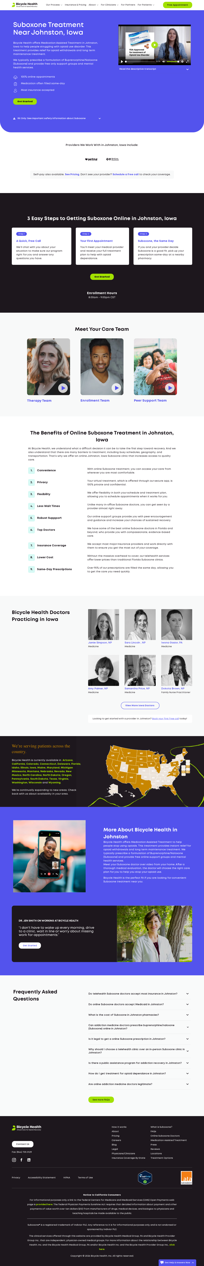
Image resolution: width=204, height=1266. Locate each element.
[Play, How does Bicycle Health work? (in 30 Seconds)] (122, 61)
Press (154, 1145)
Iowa (33, 768)
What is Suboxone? (161, 1127)
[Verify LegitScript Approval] (145, 1178)
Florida (75, 764)
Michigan (67, 768)
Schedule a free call (126, 174)
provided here (44, 1204)
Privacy (16, 1178)
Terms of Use (85, 1178)
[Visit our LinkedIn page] (29, 1160)
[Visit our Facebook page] (21, 1160)
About (115, 1131)
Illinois (25, 768)
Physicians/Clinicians (123, 1154)
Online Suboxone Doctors (165, 1136)
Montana (33, 771)
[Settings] (182, 61)
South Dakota (39, 779)
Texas (53, 779)
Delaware (63, 764)
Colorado (32, 764)
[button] (54, 5)
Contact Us (22, 1144)
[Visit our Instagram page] (14, 1160)
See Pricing (72, 174)
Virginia (63, 779)
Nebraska (46, 771)
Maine (41, 768)
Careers (116, 1140)
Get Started (25, 102)
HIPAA (66, 1178)
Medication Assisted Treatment (169, 1140)
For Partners (128, 5)
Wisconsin (35, 783)
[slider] (140, 61)
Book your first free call (165, 719)
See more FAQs (101, 1100)
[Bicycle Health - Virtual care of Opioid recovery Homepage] (24, 5)
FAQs (153, 1131)
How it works (119, 1127)
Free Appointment (177, 5)
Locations (156, 1154)
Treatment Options (162, 1158)
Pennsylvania (20, 779)
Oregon (66, 775)
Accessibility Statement (42, 1178)
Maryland (53, 768)
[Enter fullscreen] (187, 61)
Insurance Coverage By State (128, 1158)
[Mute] (164, 61)
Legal (115, 1149)
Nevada (59, 771)
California (18, 764)
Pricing (115, 1136)
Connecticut (48, 764)
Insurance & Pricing (75, 5)
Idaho (15, 768)
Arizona (68, 760)
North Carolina (32, 775)
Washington (19, 783)
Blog (114, 1145)
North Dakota (51, 775)
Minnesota (19, 771)
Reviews (155, 1149)
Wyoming (54, 783)
